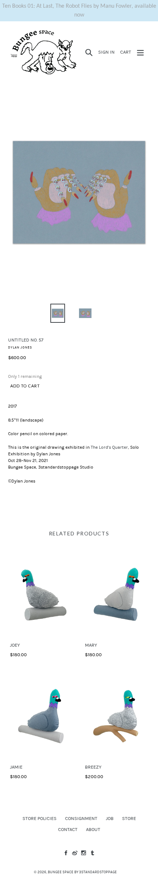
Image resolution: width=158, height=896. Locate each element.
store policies (39, 818)
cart (126, 52)
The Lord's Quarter (109, 447)
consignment (81, 818)
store (129, 818)
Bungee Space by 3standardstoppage (82, 872)
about (93, 829)
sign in (107, 52)
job (110, 818)
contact (68, 829)
